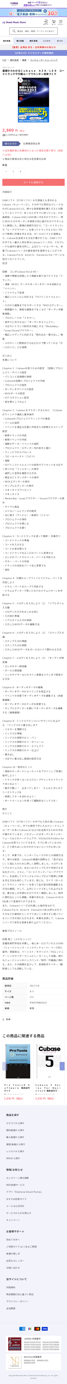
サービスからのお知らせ (18, 1213)
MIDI (60, 40)
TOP (4, 59)
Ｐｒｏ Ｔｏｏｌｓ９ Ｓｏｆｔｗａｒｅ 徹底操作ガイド (17, 1088)
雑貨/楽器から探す (15, 1144)
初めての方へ (13, 1239)
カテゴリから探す (15, 1123)
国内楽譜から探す (15, 1130)
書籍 (24, 59)
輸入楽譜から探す (15, 1137)
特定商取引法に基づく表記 (20, 1294)
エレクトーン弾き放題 (17, 1177)
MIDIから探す (13, 1158)
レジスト (47, 40)
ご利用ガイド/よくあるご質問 (21, 1246)
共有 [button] (8, 1019)
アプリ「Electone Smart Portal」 (24, 1191)
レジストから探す (15, 1151)
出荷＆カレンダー (15, 1260)
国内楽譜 (6, 40)
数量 (4, 165)
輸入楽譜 (20, 40)
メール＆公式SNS (15, 1206)
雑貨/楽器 (34, 40)
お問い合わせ (13, 1267)
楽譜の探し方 (13, 1253)
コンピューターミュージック (43, 59)
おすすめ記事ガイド (16, 1199)
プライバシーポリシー (17, 1301)
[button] (61, 21)
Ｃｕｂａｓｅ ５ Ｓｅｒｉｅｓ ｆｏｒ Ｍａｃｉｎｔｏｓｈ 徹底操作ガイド (48, 1088)
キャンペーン (13, 1220)
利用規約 (10, 1287)
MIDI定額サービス (15, 1184)
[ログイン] (46, 21)
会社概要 (10, 1308)
